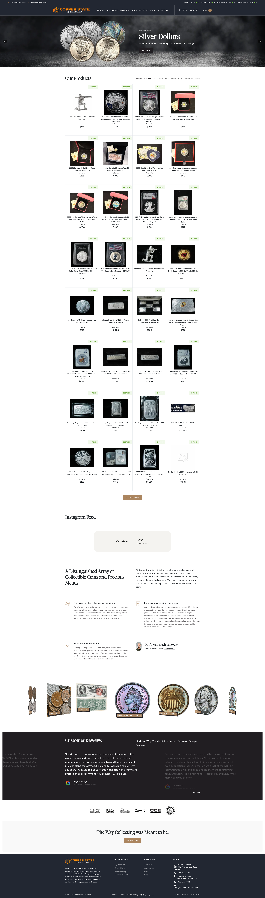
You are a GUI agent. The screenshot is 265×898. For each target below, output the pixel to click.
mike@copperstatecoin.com (186, 887)
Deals (134, 10)
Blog (152, 10)
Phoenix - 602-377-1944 (38, 2)
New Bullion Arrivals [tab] (145, 78)
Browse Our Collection (153, 55)
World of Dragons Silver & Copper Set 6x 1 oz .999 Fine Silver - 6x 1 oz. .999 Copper (183, 322)
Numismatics (112, 10)
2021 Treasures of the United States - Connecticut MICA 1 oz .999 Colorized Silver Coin (115, 119)
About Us (148, 865)
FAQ (146, 871)
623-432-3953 (184, 873)
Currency (124, 10)
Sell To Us (175, 55)
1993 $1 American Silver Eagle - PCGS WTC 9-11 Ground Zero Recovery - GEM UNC (149, 119)
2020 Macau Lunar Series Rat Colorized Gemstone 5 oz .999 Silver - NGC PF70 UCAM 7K (82, 373)
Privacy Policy (120, 871)
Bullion (100, 10)
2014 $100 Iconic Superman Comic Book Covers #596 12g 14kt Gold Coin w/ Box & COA (183, 271)
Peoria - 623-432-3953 (18, 2)
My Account (120, 865)
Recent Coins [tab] (163, 78)
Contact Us (162, 10)
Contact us (149, 868)
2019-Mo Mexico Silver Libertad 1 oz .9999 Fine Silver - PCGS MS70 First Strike (183, 219)
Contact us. (169, 648)
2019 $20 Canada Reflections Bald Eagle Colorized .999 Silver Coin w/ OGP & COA (115, 219)
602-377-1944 (184, 882)
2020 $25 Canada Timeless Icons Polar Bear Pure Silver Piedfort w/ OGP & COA (82, 219)
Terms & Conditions (123, 875)
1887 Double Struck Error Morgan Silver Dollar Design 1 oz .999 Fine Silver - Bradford (82, 271)
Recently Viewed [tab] (192, 78)
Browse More (132, 497)
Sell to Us (143, 10)
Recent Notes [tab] (177, 78)
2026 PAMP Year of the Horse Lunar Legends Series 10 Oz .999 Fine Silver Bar (149, 474)
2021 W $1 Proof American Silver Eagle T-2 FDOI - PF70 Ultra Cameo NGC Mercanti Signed (149, 219)
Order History (120, 868)
